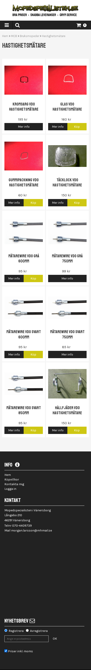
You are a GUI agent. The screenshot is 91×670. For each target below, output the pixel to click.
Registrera (16, 631)
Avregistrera (39, 631)
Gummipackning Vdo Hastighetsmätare (24, 183)
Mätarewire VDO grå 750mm (67, 259)
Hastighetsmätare (53, 36)
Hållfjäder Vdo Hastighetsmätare (67, 410)
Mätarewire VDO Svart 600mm (23, 334)
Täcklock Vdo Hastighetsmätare (67, 183)
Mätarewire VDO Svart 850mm (23, 410)
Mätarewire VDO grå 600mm (23, 259)
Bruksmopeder (29, 36)
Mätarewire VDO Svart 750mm (67, 334)
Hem (5, 36)
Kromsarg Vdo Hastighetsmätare (23, 107)
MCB (14, 36)
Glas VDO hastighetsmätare (67, 107)
